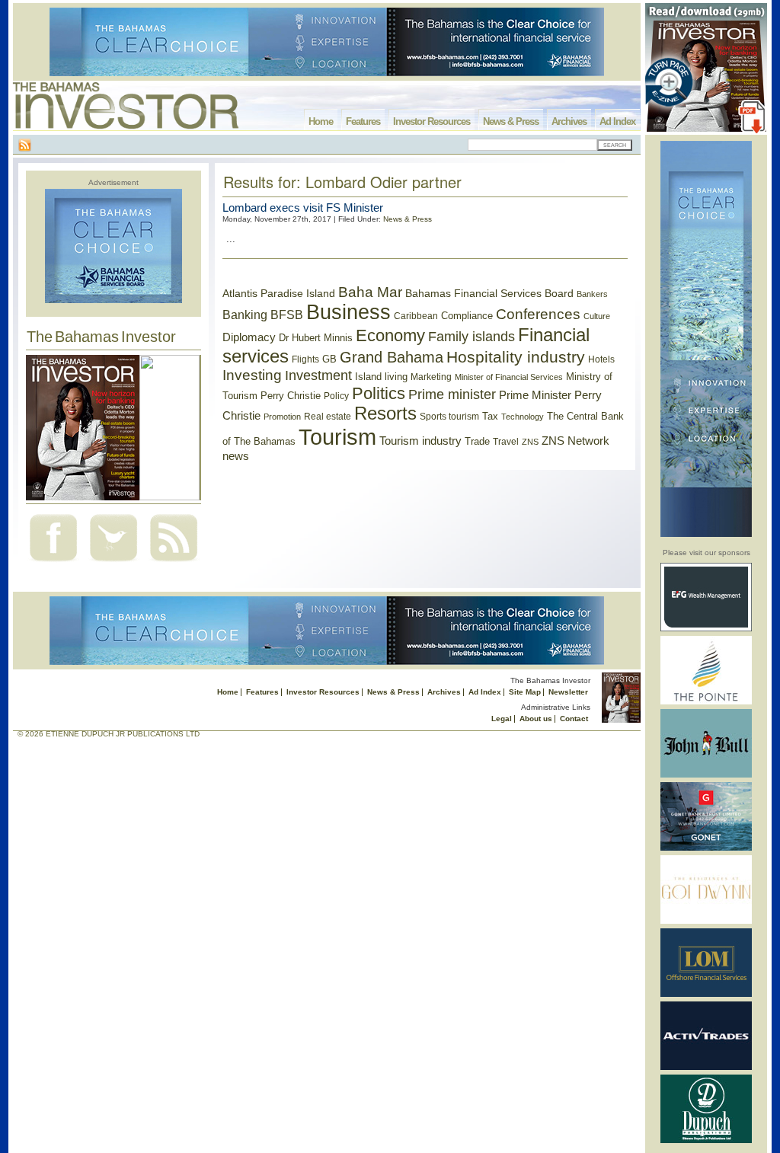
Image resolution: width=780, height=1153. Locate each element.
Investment (318, 375)
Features (363, 121)
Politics (378, 393)
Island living (381, 376)
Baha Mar (370, 292)
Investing (252, 375)
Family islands (471, 336)
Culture (596, 316)
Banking (244, 314)
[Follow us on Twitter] (113, 563)
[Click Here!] (706, 628)
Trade (477, 441)
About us (535, 718)
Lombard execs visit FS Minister (302, 207)
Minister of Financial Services (509, 377)
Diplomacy (249, 337)
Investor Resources (431, 121)
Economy (390, 335)
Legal (501, 718)
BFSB (286, 314)
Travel (506, 441)
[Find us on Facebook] (53, 563)
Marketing (431, 377)
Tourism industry (420, 441)
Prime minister (452, 394)
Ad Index (617, 121)
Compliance (467, 315)
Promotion (282, 416)
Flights (305, 359)
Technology (522, 416)
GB (329, 359)
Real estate (327, 416)
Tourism (337, 436)
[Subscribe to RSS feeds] (173, 563)
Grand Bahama (391, 357)
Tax (490, 416)
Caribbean (416, 316)
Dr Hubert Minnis (316, 337)
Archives (569, 121)
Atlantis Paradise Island (278, 293)
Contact (574, 718)
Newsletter (568, 692)
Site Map (525, 692)
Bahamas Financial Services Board (489, 293)
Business (348, 312)
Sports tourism (449, 416)
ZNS (530, 441)
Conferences (538, 314)
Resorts (385, 413)
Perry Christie (291, 395)
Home (320, 121)
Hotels (601, 359)
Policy (336, 396)
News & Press (511, 121)
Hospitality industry (515, 357)
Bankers (592, 294)
